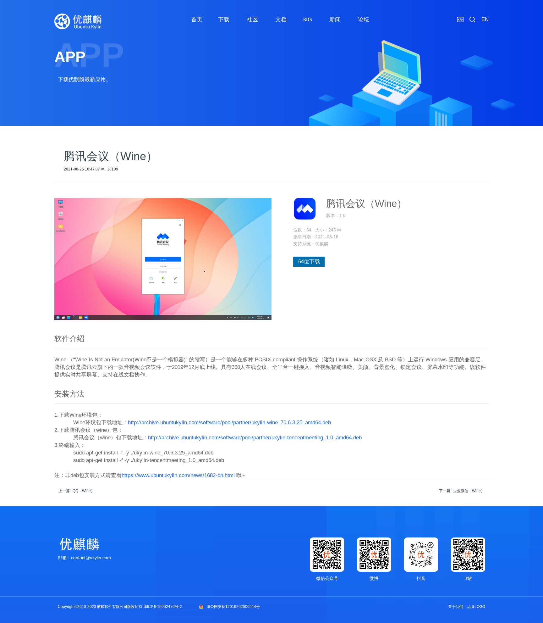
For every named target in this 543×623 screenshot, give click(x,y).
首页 (196, 19)
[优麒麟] (77, 21)
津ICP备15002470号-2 (162, 606)
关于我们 (455, 606)
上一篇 (76, 491)
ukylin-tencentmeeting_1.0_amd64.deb (317, 438)
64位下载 (309, 261)
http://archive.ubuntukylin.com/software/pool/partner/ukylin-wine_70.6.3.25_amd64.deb (229, 423)
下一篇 (462, 491)
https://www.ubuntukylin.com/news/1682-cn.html (178, 475)
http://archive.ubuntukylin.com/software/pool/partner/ (210, 438)
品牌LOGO (476, 606)
